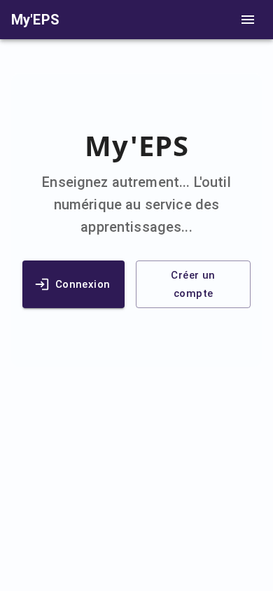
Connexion (83, 284)
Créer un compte (193, 284)
